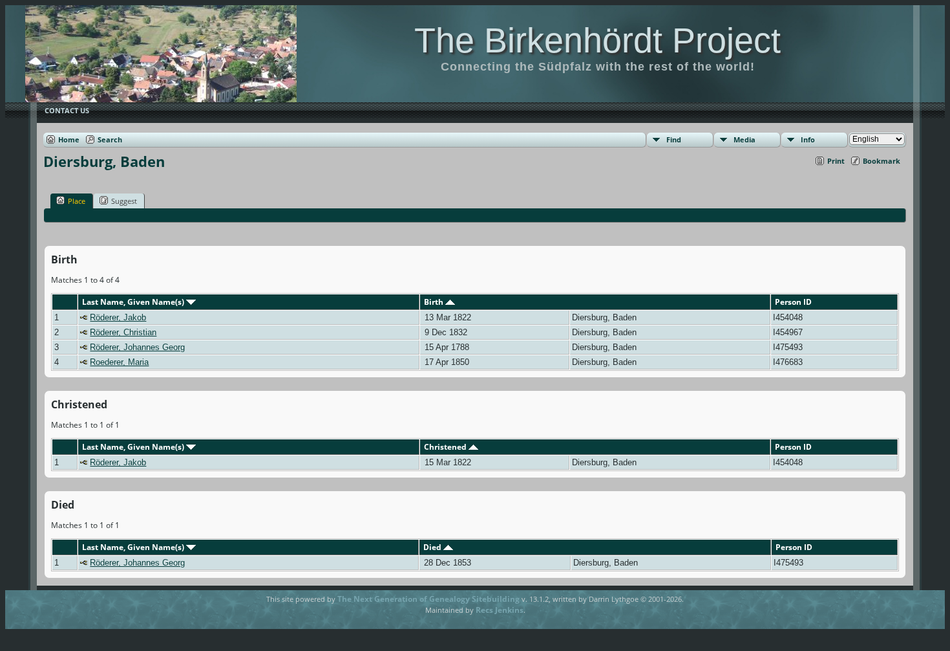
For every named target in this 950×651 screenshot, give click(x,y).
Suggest (124, 201)
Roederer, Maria (119, 362)
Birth (434, 301)
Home (68, 139)
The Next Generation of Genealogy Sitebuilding (428, 598)
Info (808, 139)
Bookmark (881, 161)
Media (744, 139)
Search (110, 139)
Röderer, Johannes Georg (137, 347)
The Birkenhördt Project (597, 40)
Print (836, 161)
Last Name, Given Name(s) (134, 301)
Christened (446, 446)
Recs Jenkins (499, 609)
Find (673, 139)
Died (433, 547)
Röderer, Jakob (118, 317)
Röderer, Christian (123, 332)
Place (76, 201)
